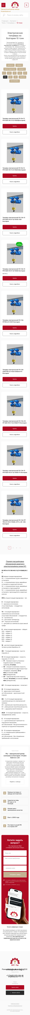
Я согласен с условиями (12, 884)
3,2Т (9, 73)
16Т (15, 77)
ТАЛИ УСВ (22, 77)
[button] (15, 993)
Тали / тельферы (8, 23)
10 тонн (19, 23)
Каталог (13, 21)
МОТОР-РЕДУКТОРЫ (10, 69)
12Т (10, 77)
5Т (14, 73)
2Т (4, 73)
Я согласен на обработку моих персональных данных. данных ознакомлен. (15, 881)
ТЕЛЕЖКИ (19, 65)
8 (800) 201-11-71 (16, 976)
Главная (5, 21)
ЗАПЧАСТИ (10, 65)
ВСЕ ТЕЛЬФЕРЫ (14, 81)
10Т (5, 77)
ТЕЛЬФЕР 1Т (21, 69)
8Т (25, 73)
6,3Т (20, 73)
